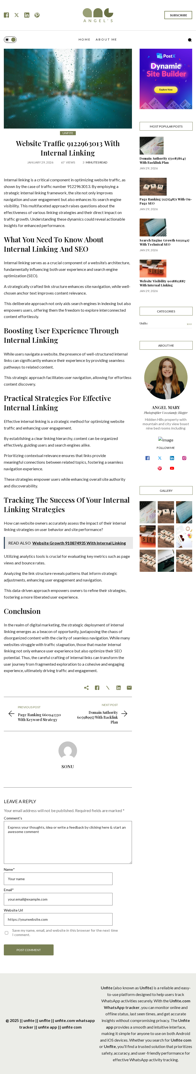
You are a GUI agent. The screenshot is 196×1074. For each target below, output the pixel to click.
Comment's (13, 818)
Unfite (68, 133)
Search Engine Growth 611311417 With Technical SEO (164, 242)
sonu (68, 766)
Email (9, 890)
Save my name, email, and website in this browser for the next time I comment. (65, 932)
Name (9, 869)
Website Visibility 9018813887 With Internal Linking (162, 283)
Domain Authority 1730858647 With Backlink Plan (163, 160)
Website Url (13, 910)
